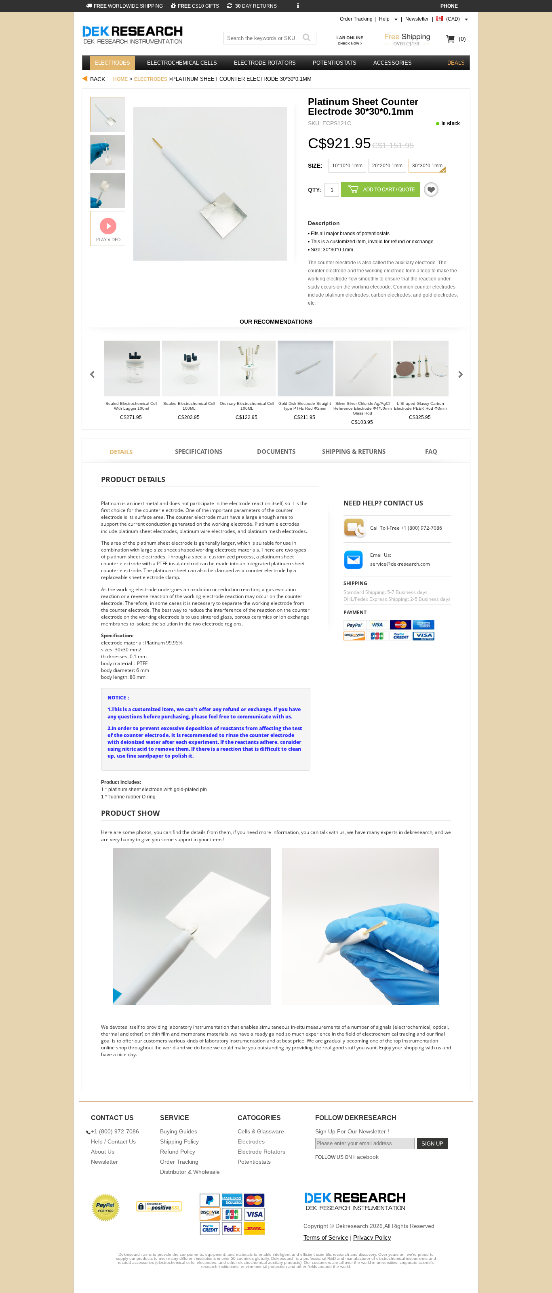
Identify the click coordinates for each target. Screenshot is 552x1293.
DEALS (456, 63)
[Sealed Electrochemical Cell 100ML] (190, 371)
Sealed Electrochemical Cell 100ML (189, 406)
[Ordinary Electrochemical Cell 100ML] (247, 371)
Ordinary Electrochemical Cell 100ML (247, 406)
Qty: (314, 190)
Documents (276, 451)
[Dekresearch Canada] (133, 35)
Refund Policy (177, 1151)
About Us (102, 1151)
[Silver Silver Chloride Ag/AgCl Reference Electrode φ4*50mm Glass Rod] (363, 371)
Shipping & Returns (354, 451)
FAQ (431, 451)
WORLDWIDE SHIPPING (128, 6)
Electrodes (112, 63)
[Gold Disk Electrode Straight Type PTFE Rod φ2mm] (305, 371)
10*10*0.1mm (347, 165)
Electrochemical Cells (182, 63)
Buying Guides (178, 1131)
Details (121, 452)
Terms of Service (325, 1237)
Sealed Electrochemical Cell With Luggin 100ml (131, 406)
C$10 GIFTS (198, 6)
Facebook (366, 1157)
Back (97, 79)
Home (120, 79)
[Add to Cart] (380, 189)
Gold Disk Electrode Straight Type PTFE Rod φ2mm (304, 406)
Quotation (431, 189)
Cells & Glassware (261, 1131)
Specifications (198, 451)
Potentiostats (334, 63)
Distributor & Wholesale (190, 1172)
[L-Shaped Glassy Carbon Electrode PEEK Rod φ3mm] (421, 371)
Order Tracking (356, 19)
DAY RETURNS (255, 6)
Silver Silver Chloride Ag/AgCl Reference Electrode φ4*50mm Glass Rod (362, 408)
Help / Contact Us (113, 1141)
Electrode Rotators (265, 63)
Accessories (392, 63)
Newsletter (417, 19)
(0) (462, 39)
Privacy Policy (372, 1237)
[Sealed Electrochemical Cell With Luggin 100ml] (132, 371)
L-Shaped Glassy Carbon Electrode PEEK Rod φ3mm (420, 406)
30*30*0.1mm (427, 165)
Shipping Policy (179, 1141)
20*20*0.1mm (387, 165)
